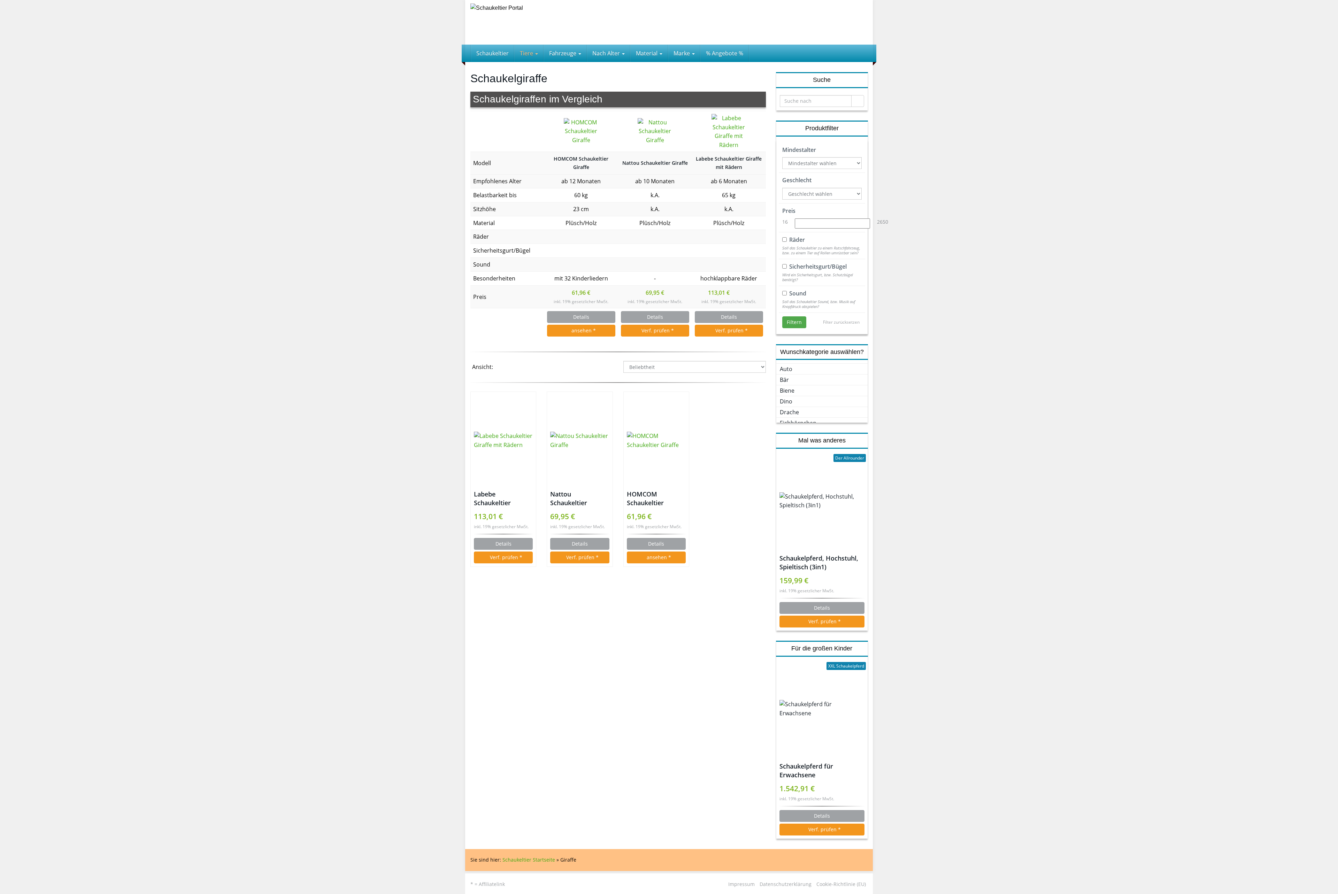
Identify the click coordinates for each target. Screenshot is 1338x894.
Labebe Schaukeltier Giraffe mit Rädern (729, 162)
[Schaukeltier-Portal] (533, 22)
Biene (787, 390)
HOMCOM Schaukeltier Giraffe (581, 162)
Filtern (794, 322)
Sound (797, 293)
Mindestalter (799, 150)
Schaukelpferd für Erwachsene (806, 770)
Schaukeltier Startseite (528, 859)
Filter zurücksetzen (841, 322)
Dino (786, 401)
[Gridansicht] (504, 367)
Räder (797, 240)
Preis (788, 211)
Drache (789, 412)
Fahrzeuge (563, 53)
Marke (682, 53)
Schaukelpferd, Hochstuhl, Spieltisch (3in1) (818, 562)
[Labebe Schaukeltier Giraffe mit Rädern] (729, 131)
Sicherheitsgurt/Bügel (818, 266)
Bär (784, 380)
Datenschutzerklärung (786, 884)
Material (647, 53)
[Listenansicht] (522, 367)
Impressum (741, 884)
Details (581, 317)
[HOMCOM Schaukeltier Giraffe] (581, 131)
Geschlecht (797, 180)
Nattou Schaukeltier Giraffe (655, 163)
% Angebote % (724, 53)
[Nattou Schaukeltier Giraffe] (655, 131)
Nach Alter (606, 53)
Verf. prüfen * (657, 330)
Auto (786, 369)
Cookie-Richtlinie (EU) (841, 884)
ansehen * (583, 330)
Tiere (527, 53)
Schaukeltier (492, 53)
